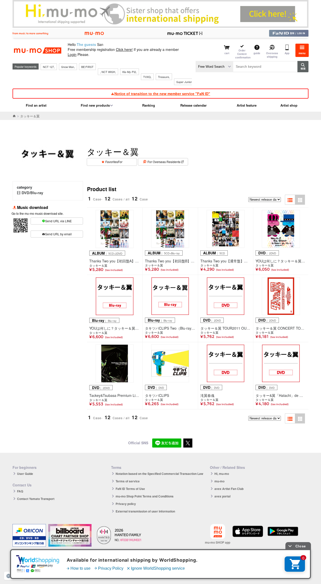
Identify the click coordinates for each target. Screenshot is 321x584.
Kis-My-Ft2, (129, 72)
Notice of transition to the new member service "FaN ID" (162, 93)
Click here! (124, 49)
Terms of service (128, 481)
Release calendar (193, 105)
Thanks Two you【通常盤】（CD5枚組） (225, 261)
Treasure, (164, 77)
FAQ (20, 491)
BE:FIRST (87, 67)
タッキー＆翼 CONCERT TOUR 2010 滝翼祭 (281, 328)
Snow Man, (68, 67)
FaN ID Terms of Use (130, 488)
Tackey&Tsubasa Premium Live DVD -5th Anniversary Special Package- (114, 395)
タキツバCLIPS (157, 395)
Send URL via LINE (58, 221)
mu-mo (219, 481)
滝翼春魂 (207, 395)
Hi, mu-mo (221, 473)
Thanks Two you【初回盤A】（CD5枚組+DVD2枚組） (114, 261)
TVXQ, (147, 77)
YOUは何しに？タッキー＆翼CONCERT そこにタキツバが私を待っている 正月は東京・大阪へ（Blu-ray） (114, 328)
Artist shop (288, 105)
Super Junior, (184, 82)
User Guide (25, 473)
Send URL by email (58, 234)
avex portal (222, 496)
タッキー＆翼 (98, 265)
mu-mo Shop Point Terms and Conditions (145, 496)
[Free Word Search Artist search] (214, 66)
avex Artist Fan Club (229, 488)
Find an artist (36, 105)
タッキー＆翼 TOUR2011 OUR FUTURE (225, 328)
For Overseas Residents (163, 162)
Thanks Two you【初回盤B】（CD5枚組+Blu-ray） (170, 261)
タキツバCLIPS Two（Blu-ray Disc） (170, 328)
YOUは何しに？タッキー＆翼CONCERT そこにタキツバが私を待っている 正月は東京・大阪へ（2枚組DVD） (281, 261)
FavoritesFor (113, 162)
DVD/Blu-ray (32, 192)
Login (72, 54)
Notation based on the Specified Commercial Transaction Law (159, 473)
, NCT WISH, (108, 72)
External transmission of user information (145, 511)
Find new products (95, 105)
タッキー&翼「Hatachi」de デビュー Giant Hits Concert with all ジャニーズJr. (281, 395)
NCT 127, (49, 67)
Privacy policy (126, 503)
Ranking (148, 105)
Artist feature (247, 105)
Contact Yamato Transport (35, 498)
